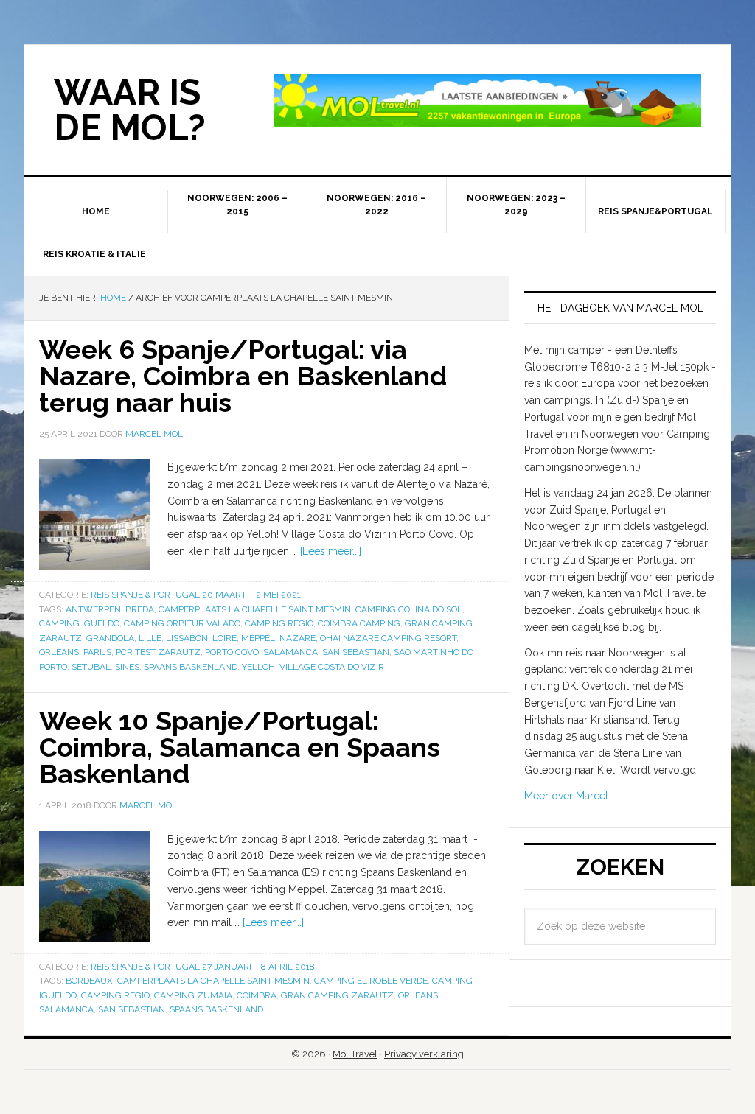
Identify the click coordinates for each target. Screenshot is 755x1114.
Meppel (258, 638)
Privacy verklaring (424, 1053)
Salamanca (290, 652)
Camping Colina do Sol (408, 609)
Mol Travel (355, 1053)
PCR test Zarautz (158, 652)
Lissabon (187, 638)
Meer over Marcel (566, 796)
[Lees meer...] (330, 551)
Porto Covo (232, 652)
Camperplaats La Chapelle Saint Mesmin (255, 609)
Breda (139, 609)
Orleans (59, 652)
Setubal (91, 667)
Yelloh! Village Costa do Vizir (313, 667)
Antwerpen (93, 609)
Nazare (297, 638)
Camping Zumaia (193, 995)
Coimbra (256, 995)
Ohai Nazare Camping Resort (388, 638)
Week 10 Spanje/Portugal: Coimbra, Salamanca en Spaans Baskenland (239, 747)
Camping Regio (279, 623)
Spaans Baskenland (190, 667)
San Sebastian (355, 652)
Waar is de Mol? (130, 109)
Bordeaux (89, 980)
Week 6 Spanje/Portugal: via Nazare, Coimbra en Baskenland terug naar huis (243, 376)
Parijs (97, 652)
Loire (224, 638)
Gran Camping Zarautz (337, 995)
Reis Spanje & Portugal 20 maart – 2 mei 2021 (196, 594)
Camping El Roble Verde (371, 980)
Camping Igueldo (79, 623)
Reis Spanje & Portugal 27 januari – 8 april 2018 (203, 966)
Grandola (110, 638)
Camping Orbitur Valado (182, 623)
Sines (127, 667)
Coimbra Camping (359, 623)
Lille (150, 638)
